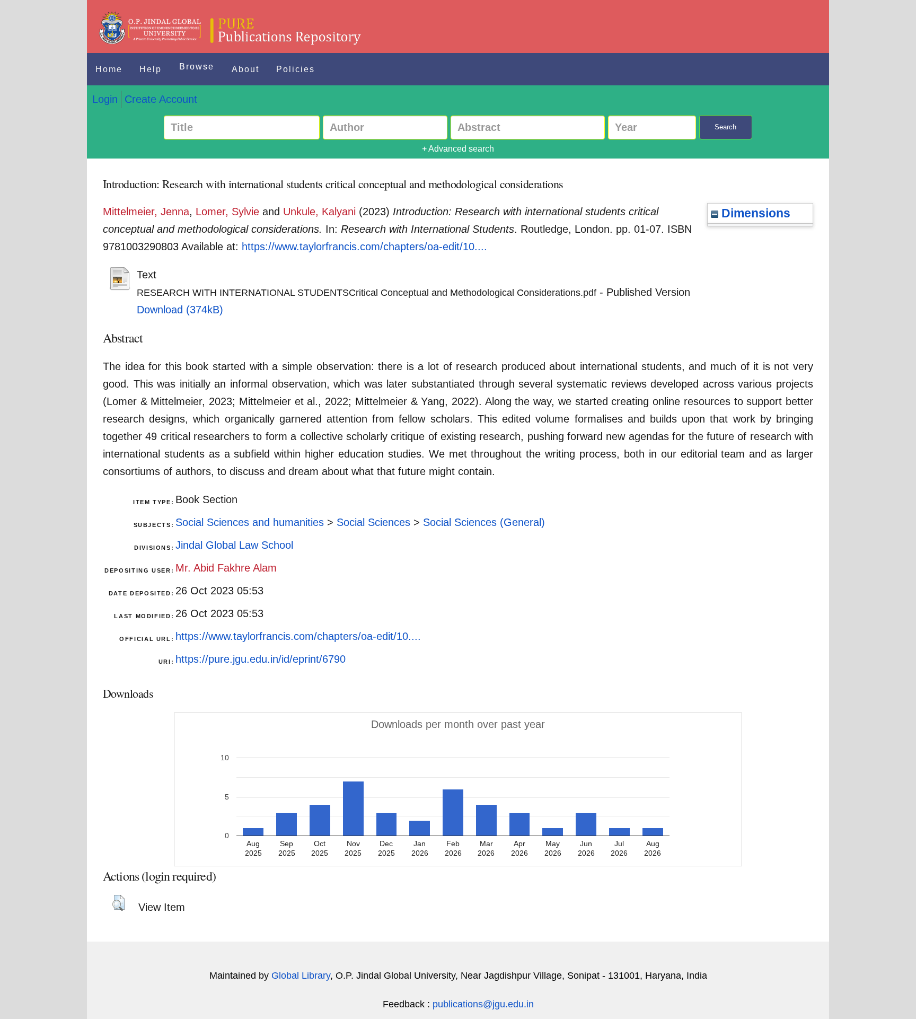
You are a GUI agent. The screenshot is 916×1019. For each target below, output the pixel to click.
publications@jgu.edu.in (483, 1004)
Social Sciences (373, 522)
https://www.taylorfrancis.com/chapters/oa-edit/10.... (364, 246)
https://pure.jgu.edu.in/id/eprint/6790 (260, 659)
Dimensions (754, 213)
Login (105, 99)
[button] (118, 903)
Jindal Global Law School (234, 545)
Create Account (161, 99)
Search (725, 127)
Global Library (300, 975)
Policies (295, 69)
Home (108, 69)
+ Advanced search (458, 148)
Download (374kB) (180, 309)
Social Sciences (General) (484, 522)
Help (150, 69)
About (245, 69)
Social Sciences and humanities (249, 522)
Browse (196, 66)
